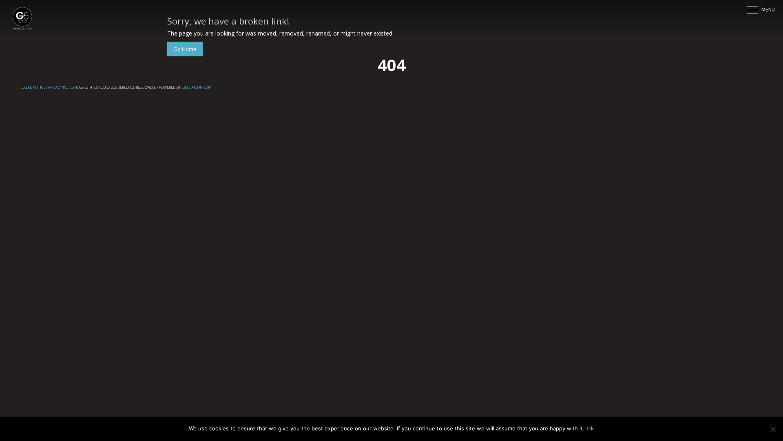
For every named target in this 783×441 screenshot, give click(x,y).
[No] (773, 429)
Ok (590, 428)
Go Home (185, 49)
